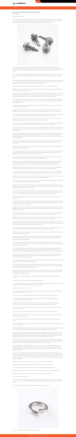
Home (15, 7)
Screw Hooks (50, 22)
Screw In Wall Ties (16, 430)
